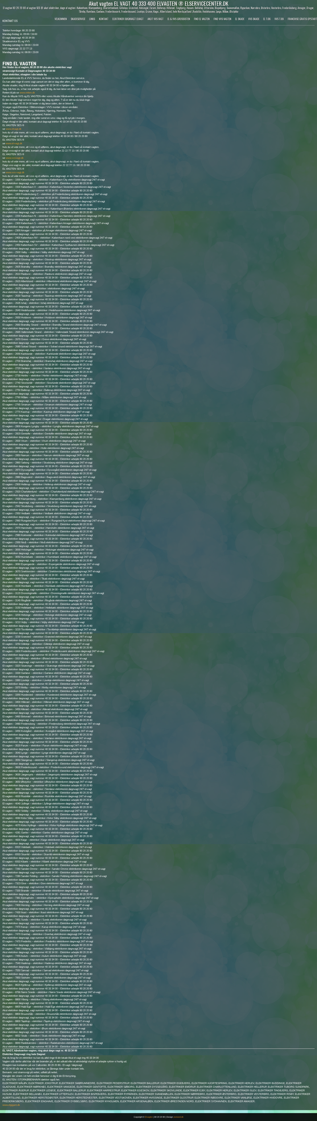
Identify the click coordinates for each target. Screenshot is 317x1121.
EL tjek (267, 19)
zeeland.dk (178, 1117)
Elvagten (149, 1117)
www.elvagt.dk (13, 128)
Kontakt (103, 19)
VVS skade (253, 19)
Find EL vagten (202, 19)
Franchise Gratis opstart (302, 19)
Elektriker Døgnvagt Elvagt (128, 19)
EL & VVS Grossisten (179, 19)
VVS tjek (279, 19)
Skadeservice (78, 19)
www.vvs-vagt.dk (15, 172)
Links (92, 19)
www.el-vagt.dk (14, 143)
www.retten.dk (27, 92)
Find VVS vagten (222, 19)
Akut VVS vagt (156, 19)
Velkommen (61, 19)
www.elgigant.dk (11, 1105)
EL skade (239, 19)
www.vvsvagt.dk (15, 157)
